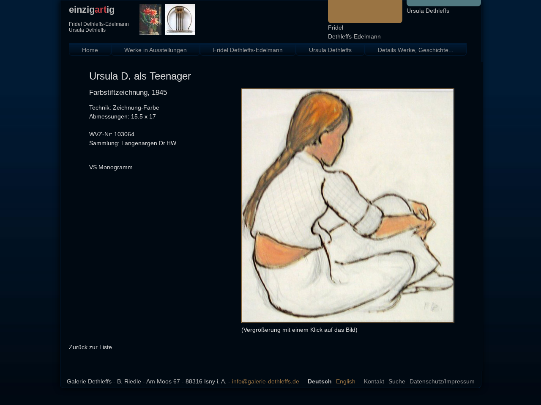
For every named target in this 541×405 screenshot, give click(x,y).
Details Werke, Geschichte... (416, 50)
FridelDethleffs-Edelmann (354, 32)
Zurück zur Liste (90, 347)
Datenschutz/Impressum (442, 381)
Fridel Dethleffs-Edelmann (248, 50)
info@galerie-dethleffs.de (265, 381)
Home (90, 50)
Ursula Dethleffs (428, 10)
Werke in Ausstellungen (155, 50)
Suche (396, 381)
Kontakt (374, 381)
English (345, 381)
